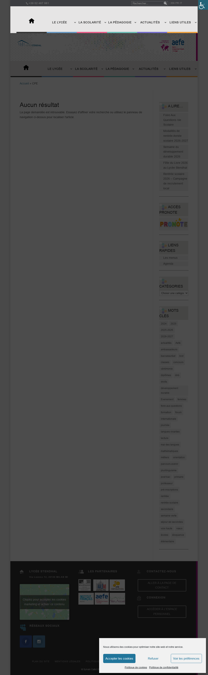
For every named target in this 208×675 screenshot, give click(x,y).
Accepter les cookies (119, 658)
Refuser (153, 658)
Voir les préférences (186, 658)
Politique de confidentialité (163, 667)
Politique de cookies (136, 667)
